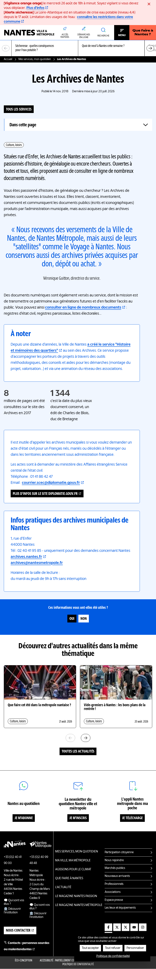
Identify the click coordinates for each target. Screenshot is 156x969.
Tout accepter (90, 948)
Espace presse (114, 900)
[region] (78, 48)
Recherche (103, 36)
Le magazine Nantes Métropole (78, 905)
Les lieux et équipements (120, 907)
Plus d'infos (35, 8)
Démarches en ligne (83, 36)
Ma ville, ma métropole (73, 860)
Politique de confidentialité (78, 964)
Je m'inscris (78, 818)
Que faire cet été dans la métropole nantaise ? (39, 705)
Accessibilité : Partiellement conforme (61, 960)
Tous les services (19, 109)
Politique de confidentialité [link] (113, 956)
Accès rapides (64, 36)
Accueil (8, 59)
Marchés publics (115, 868)
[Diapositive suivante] (150, 48)
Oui (71, 619)
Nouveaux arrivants (117, 876)
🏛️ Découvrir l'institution (12, 910)
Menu (122, 35)
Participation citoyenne (119, 852)
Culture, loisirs (14, 145)
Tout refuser (112, 948)
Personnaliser (135, 948)
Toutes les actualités (78, 751)
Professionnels (114, 884)
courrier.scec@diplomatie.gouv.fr (51, 483)
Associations (113, 892)
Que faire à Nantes (69, 878)
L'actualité (63, 887)
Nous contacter (18, 931)
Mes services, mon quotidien (34, 59)
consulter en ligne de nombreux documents (83, 308)
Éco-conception (23, 960)
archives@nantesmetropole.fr (37, 563)
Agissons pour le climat (73, 869)
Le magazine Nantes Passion (76, 896)
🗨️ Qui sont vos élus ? (14, 902)
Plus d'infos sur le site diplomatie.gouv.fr (45, 494)
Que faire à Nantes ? (142, 32)
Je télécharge (132, 818)
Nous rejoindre (114, 860)
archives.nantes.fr (26, 557)
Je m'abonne (24, 818)
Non (83, 619)
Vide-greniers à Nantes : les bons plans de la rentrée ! (114, 707)
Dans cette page (23, 125)
